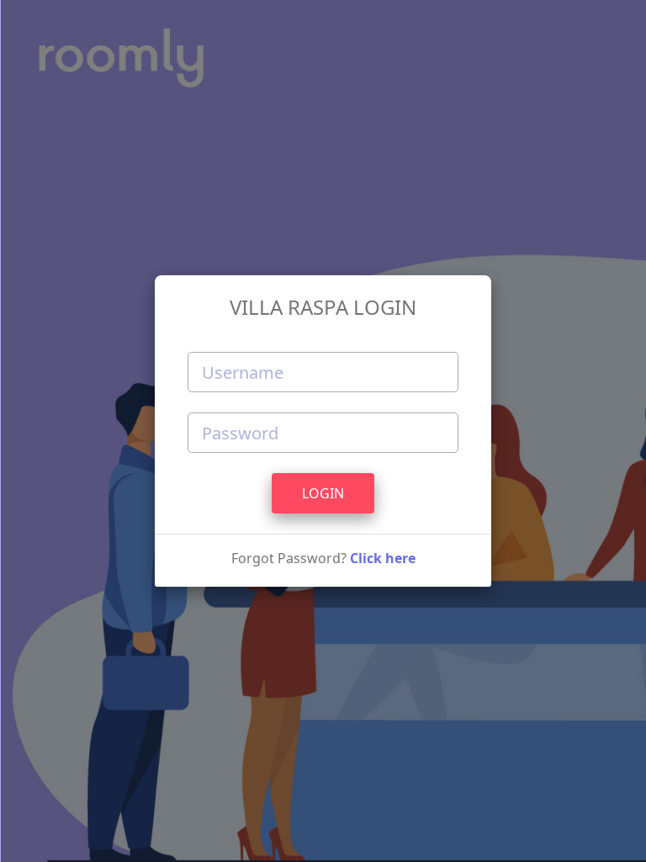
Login (323, 493)
